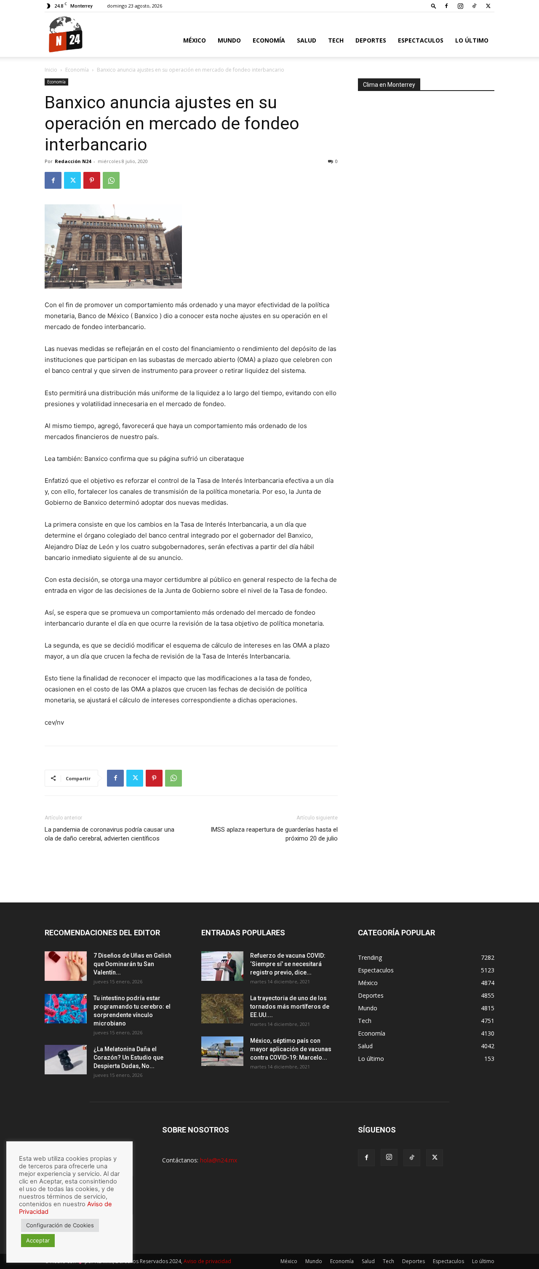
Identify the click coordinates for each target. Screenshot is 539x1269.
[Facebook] (446, 6)
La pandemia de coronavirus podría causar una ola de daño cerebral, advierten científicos (109, 834)
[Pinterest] (91, 180)
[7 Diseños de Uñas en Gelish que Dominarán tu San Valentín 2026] (66, 966)
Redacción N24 (73, 161)
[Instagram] (460, 6)
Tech (336, 40)
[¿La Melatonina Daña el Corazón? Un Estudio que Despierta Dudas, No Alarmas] (66, 1059)
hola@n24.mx (218, 1160)
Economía (269, 40)
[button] (433, 6)
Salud (306, 40)
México (194, 40)
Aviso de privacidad (207, 1261)
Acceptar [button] (38, 1240)
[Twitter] (488, 6)
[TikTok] (474, 6)
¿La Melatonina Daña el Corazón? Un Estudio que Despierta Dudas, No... (128, 1057)
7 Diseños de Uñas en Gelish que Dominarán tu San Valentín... (132, 964)
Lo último (471, 40)
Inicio (51, 69)
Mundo (229, 40)
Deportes (370, 40)
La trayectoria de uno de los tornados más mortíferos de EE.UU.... (289, 1006)
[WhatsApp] (111, 180)
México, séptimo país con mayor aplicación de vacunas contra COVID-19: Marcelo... (290, 1049)
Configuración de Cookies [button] (60, 1225)
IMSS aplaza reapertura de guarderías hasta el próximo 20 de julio (274, 834)
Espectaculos (420, 40)
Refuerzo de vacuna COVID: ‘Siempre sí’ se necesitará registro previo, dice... (288, 964)
